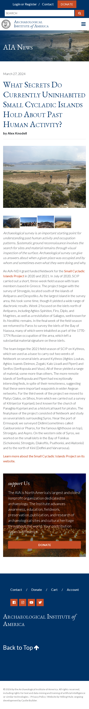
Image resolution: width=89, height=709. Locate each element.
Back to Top (18, 647)
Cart (54, 589)
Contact (48, 4)
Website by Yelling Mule (60, 696)
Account (73, 589)
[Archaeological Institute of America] (7, 20)
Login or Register (25, 4)
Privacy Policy (38, 696)
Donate (67, 4)
